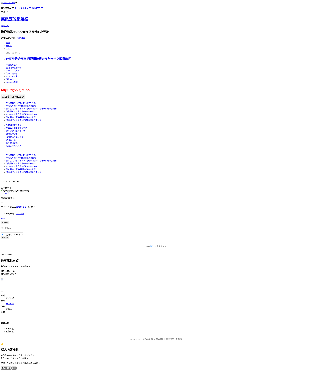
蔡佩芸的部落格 (14, 19)
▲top (3, 218)
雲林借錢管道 (12, 143)
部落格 (9, 46)
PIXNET (138, 339)
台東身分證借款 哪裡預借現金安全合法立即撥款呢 (38, 58)
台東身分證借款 (13, 76)
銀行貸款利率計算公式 (15, 131)
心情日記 (21, 38)
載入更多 (5, 223)
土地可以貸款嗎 (13, 71)
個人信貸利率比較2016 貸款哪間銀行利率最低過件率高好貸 (31, 109)
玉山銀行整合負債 (13, 68)
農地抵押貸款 (12, 134)
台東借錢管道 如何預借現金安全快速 (22, 114)
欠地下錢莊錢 (12, 74)
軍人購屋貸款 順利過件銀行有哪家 (21, 103)
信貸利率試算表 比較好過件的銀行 (21, 111)
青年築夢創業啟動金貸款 (16, 128)
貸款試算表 (11, 140)
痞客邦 (19, 207)
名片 (8, 48)
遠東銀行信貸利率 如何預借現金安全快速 (23, 120)
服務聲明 (179, 339)
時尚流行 (20, 214)
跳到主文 (5, 26)
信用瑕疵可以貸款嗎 (14, 137)
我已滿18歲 (6, 368)
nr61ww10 (5, 193)
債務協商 (10, 79)
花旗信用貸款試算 (13, 146)
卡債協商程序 (12, 65)
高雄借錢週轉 (12, 82)
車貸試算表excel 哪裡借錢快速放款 (21, 106)
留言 (24, 207)
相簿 (8, 43)
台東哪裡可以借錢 (13, 125)
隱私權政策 (170, 339)
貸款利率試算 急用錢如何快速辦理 (21, 117)
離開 (14, 368)
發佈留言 (5, 237)
